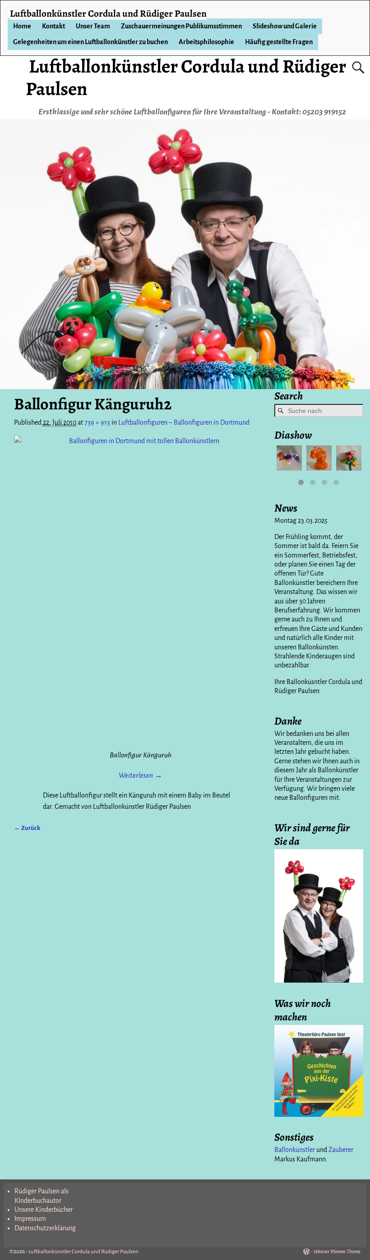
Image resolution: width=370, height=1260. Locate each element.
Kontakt (53, 26)
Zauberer (340, 1149)
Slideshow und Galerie (285, 26)
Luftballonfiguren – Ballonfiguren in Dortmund (184, 422)
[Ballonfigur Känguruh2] (140, 591)
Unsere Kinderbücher (43, 1209)
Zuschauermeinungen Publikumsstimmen (181, 26)
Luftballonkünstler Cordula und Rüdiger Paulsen (186, 77)
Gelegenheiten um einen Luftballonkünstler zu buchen (90, 41)
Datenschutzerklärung (45, 1228)
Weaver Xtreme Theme (337, 1252)
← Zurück (27, 828)
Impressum (30, 1218)
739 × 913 (97, 422)
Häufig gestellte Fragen (279, 41)
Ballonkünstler (294, 1149)
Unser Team (93, 26)
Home (22, 26)
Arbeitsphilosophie (206, 41)
